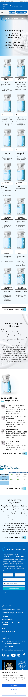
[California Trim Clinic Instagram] (8, 655)
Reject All (14, 694)
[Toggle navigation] (2, 12)
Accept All (14, 685)
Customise (14, 689)
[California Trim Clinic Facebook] (3, 655)
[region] (14, 683)
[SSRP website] (22, 664)
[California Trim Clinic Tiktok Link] (24, 655)
